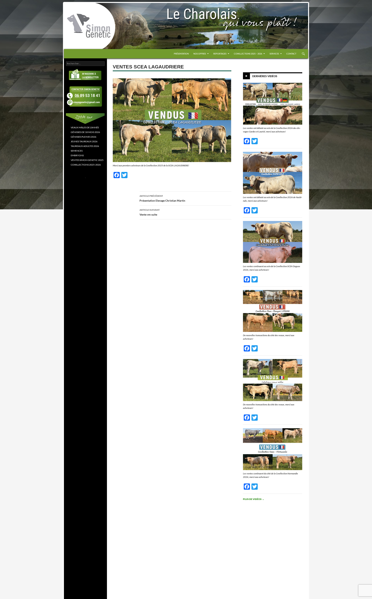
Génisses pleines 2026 (83, 136)
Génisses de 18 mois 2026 (85, 132)
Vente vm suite (150, 212)
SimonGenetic (77, 11)
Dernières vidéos (264, 76)
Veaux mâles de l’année (85, 127)
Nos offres (199, 53)
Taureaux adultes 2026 (85, 146)
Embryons (77, 155)
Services (274, 53)
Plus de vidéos (253, 499)
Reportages (219, 53)
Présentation (181, 53)
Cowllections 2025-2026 (86, 164)
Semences (77, 150)
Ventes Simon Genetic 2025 (87, 160)
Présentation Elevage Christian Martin (162, 198)
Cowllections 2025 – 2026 (248, 53)
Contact (291, 53)
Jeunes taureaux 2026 (84, 141)
